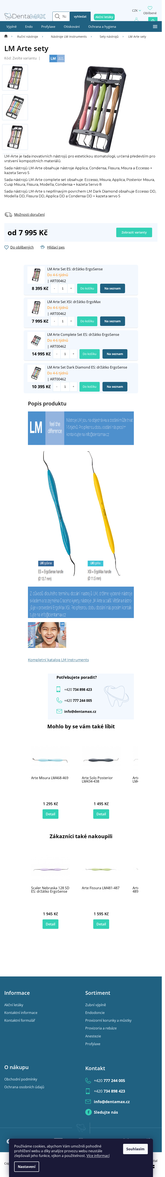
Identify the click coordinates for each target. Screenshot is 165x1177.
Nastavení (26, 1166)
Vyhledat (80, 16)
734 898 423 (78, 689)
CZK (135, 10)
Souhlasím (135, 1149)
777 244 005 (109, 1080)
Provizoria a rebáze (101, 1028)
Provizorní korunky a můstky (108, 1020)
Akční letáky (13, 1005)
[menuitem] (11, 26)
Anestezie (93, 1036)
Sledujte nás (106, 1112)
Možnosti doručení (29, 214)
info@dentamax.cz (80, 711)
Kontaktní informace (20, 1012)
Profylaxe (92, 1044)
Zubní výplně (95, 1005)
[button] (71, 288)
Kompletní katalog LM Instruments (58, 660)
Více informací (98, 1155)
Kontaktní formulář (19, 1020)
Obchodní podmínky (20, 1079)
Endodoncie (95, 1012)
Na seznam (112, 288)
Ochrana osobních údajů (24, 1087)
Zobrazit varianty (134, 232)
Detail (50, 814)
